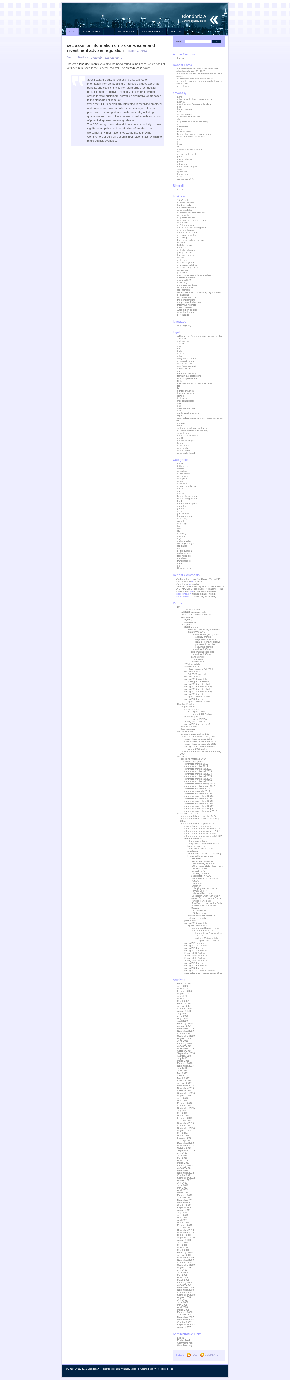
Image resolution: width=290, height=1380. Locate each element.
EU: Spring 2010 (196, 711)
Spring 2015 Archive (198, 681)
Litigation (196, 886)
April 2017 (182, 1075)
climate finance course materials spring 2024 (200, 752)
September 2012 (186, 1178)
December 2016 (185, 1085)
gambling (182, 506)
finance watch (184, 131)
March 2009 (183, 1280)
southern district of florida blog (193, 430)
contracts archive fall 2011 (198, 769)
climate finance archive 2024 (196, 734)
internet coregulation (188, 267)
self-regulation (184, 551)
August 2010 (184, 1240)
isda (179, 151)
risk (179, 548)
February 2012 (185, 1195)
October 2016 (184, 1090)
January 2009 (184, 1285)
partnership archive (205, 644)
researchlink (183, 290)
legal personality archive (207, 642)
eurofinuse (182, 126)
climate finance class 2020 (198, 739)
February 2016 (185, 1103)
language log (184, 325)
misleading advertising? (204, 594)
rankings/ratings (185, 543)
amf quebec (183, 341)
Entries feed (183, 1340)
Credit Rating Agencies (203, 863)
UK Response (199, 910)
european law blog (187, 373)
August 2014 (184, 1130)
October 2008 (184, 1292)
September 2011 (186, 1207)
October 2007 (184, 1322)
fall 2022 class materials (193, 612)
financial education (187, 496)
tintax (180, 443)
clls (178, 119)
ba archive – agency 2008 (205, 634)
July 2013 (182, 1153)
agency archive (203, 637)
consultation (97, 57)
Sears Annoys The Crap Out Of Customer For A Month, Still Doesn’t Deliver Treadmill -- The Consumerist (200, 589)
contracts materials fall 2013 (199, 796)
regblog (181, 423)
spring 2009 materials (206, 938)
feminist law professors (189, 376)
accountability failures (204, 591)
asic (179, 346)
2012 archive (191, 627)
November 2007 (185, 1319)
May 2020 (182, 1018)
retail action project (187, 166)
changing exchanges (199, 841)
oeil (179, 405)
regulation (182, 546)
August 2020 (184, 1011)
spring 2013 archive (194, 948)
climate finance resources (197, 826)
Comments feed (185, 1343)
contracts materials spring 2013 (200, 811)
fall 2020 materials (197, 674)
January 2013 (184, 1168)
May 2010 (182, 1245)
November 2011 (185, 1202)
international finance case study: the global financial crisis (204, 854)
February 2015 (185, 1118)
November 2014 (185, 1123)
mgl (179, 538)
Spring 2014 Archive (194, 953)
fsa (178, 386)
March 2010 (183, 1250)
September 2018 (186, 1053)
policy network (184, 159)
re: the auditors (185, 287)
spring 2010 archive (198, 925)
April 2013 (182, 1160)
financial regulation (187, 498)
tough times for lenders (189, 302)
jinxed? (198, 581)
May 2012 (182, 1187)
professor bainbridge (188, 285)
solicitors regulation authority (192, 428)
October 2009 (184, 1262)
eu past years (188, 706)
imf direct (181, 257)
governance (183, 513)
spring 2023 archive (198, 749)
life (178, 531)
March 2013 (183, 1163)
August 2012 (184, 1180)
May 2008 (182, 1304)
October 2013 (184, 1148)
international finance (152, 31)
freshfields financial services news (194, 383)
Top (171, 1369)
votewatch (182, 448)
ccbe (179, 356)
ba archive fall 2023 (191, 609)
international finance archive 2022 (202, 831)
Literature (197, 883)
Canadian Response (202, 861)
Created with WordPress (153, 1369)
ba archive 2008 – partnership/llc (201, 655)
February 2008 (185, 1312)
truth (179, 563)
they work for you (186, 440)
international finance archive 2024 (198, 816)
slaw (179, 425)
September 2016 (186, 1093)
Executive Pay (199, 871)
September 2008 (186, 1295)
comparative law (185, 361)
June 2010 (182, 1242)
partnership (190, 622)
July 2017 (182, 1068)
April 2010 (182, 1247)
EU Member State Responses (207, 866)
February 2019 (185, 1043)
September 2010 (186, 1237)
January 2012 (184, 1197)
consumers (182, 476)
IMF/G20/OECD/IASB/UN (205, 878)
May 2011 (182, 1217)
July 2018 (182, 1058)
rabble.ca (182, 164)
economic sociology (187, 235)
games (180, 508)
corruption (182, 478)
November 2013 (185, 1145)
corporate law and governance (193, 220)
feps (179, 129)
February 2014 (185, 1138)
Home (72, 31)
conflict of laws (184, 363)
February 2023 (185, 983)
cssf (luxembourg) (186, 366)
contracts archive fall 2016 (198, 778)
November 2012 (185, 1173)
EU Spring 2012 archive (200, 719)
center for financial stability (191, 212)
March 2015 (183, 1115)
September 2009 (186, 1265)
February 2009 (185, 1282)
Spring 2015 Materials (195, 960)
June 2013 (182, 1155)
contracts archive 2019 (196, 766)
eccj (179, 124)
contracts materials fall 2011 (198, 793)
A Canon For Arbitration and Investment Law (200, 336)
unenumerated (185, 307)
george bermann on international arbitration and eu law (199, 82)
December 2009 (185, 1257)
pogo (180, 156)
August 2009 (184, 1267)
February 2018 (185, 1063)
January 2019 (184, 1046)
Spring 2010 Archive (202, 714)
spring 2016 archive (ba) (197, 684)
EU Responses (199, 868)
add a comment (113, 57)
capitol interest (184, 114)
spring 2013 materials (195, 950)
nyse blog (182, 282)
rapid (179, 415)
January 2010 (184, 1255)
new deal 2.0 (184, 280)
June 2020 (182, 1016)
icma (179, 144)
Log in (180, 58)
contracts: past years (192, 761)
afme (179, 97)
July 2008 (182, 1300)
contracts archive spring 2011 (199, 783)
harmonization (184, 516)
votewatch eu (184, 450)
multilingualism (184, 541)
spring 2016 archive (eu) (197, 724)
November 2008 (185, 1290)
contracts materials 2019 (197, 791)
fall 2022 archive (193, 676)
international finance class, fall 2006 (209, 934)
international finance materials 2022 (203, 836)
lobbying (181, 533)
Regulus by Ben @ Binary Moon (120, 1369)
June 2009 (182, 1272)
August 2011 (184, 1210)
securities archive (204, 647)
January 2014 (184, 1140)
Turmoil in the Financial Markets (203, 906)
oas (179, 403)
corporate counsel (186, 217)
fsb (178, 388)
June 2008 (182, 1302)
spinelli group (184, 433)
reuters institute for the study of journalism (199, 292)
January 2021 (184, 1006)
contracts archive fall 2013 (198, 771)
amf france (182, 338)
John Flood (182, 584)
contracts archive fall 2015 (198, 776)
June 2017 (182, 1070)
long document (88, 64)
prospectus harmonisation (201, 915)
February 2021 (185, 1003)
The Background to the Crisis (207, 903)
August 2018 (184, 1056)
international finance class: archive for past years (205, 929)
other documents (193, 838)
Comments (211, 1355)
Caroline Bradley (91, 31)
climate (180, 468)
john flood (182, 272)
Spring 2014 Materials (195, 955)
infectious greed (185, 262)
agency (188, 619)
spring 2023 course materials (199, 746)
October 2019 (184, 1033)
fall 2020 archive (193, 671)
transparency (184, 561)
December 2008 (185, 1287)
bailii (179, 351)
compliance (183, 471)
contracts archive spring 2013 (199, 786)
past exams (187, 617)
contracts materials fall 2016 (199, 803)
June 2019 (182, 1041)
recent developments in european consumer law (199, 419)
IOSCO (195, 881)
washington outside (187, 310)
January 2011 (184, 1227)
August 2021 (184, 993)
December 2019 (185, 1028)
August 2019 (184, 1038)
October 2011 (184, 1205)
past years (186, 624)
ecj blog (181, 189)
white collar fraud (186, 453)
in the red (182, 260)
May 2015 (182, 1113)
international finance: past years (197, 823)
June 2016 (182, 1098)
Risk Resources (189, 726)
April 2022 (182, 988)
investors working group (189, 149)
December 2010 (185, 1230)
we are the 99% (185, 179)
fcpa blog (182, 237)
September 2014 (186, 1128)
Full (194, 1355)
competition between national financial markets (203, 844)
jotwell (180, 396)
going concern (184, 252)
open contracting (186, 408)
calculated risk (184, 210)
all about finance (186, 202)
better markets (184, 109)
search (179, 41)
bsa (179, 111)
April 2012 (182, 1190)
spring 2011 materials (195, 945)
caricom (181, 353)
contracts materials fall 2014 (199, 798)
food (179, 501)
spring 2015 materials (195, 679)
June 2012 (182, 1185)
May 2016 (182, 1100)
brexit (180, 463)
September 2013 (186, 1150)
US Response (199, 913)
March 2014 (183, 1135)
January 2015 (184, 1120)
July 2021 (182, 996)
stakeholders (184, 553)
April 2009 (182, 1277)
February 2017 (185, 1080)
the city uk (182, 174)
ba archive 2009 (196, 632)
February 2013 (185, 1165)
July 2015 (182, 1110)
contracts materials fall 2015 (199, 801)
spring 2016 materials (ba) (198, 686)
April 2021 (182, 998)
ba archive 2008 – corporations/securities (202, 650)
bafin (179, 348)
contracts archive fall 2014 (198, 774)
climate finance (126, 31)
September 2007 (186, 1324)
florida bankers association (191, 136)
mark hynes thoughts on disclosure (195, 275)
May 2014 (182, 1133)
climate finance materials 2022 (200, 744)
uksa (179, 176)
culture (180, 481)
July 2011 (182, 1212)
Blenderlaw (145, 14)
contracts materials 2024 (193, 759)
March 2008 (183, 1309)
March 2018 (183, 1061)
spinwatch (182, 171)
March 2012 (183, 1192)
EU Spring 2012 (192, 716)
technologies (184, 556)
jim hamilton (183, 270)
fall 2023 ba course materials (196, 614)
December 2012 (185, 1170)
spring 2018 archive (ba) (197, 689)
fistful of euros (184, 245)
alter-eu (181, 101)
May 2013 (182, 1158)
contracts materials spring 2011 (200, 808)
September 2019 (186, 1036)
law (179, 526)
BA (109, 31)
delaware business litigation (191, 227)
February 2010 (185, 1252)
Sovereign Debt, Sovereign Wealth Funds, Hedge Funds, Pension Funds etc (206, 898)
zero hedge (183, 314)
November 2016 (185, 1088)
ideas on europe (185, 393)
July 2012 (182, 1182)
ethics (180, 488)
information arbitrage (188, 265)
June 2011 (182, 1215)
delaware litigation (186, 230)
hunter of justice (185, 391)
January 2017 (184, 1083)
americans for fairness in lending (194, 104)
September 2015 (186, 1108)
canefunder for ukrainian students (195, 78)
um (178, 565)
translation (182, 558)
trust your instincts (186, 305)
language (182, 523)
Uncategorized (184, 568)
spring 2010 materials (195, 923)
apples (195, 584)
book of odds (184, 205)
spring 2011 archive (194, 943)
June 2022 (182, 986)
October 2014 (184, 1125)
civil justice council (186, 358)
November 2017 (185, 1065)
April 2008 (182, 1307)
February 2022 (185, 991)
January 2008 (184, 1314)
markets (181, 536)
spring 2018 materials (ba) (198, 691)
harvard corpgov (185, 255)
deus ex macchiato (187, 232)
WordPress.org (185, 1345)
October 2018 (184, 1051)
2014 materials (192, 664)
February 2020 (185, 1023)
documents (197, 659)
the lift (180, 438)
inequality (182, 518)
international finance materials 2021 (203, 833)
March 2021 (183, 1001)
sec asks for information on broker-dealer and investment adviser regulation (111, 48)
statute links (198, 661)
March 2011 (183, 1222)
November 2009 (185, 1260)
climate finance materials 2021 (200, 741)
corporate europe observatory (192, 121)
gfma (179, 139)
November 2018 (185, 1048)
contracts (176, 31)
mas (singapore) (185, 400)
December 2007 (185, 1317)
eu (178, 371)
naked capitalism (186, 277)
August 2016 (184, 1095)
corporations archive (205, 639)
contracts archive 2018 (196, 764)
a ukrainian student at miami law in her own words (199, 74)
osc (179, 410)
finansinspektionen (187, 378)
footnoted (182, 247)
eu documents (191, 709)
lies (179, 528)
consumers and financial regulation (200, 849)
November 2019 (185, 1031)
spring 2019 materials (199, 696)
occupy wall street (186, 154)
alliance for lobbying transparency (194, 99)
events (180, 493)
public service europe (188, 413)
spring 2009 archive (209, 940)
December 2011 (185, 1200)
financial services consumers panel (195, 134)
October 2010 (184, 1235)
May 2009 (182, 1275)
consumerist (183, 215)
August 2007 (184, 1327)
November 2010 (185, 1232)
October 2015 (184, 1105)
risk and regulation (197, 918)
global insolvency (186, 250)
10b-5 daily (183, 200)
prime (180, 161)
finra (179, 381)
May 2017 (182, 1073)
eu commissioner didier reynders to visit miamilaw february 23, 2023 (197, 69)
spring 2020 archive (194, 699)
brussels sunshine (186, 207)
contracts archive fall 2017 (198, 781)
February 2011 (184, 1225)
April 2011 (182, 1220)
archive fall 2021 (193, 666)
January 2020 (184, 1026)
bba (179, 106)
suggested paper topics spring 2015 (203, 973)
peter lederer (184, 86)
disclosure (182, 483)
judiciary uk (183, 398)
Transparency (188, 729)
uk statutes (183, 445)
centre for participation (189, 116)
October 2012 (184, 1175)
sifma (180, 169)
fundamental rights (187, 503)
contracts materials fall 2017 (199, 806)
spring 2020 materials (199, 701)
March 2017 (183, 1078)
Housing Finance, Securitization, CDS (201, 874)
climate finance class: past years (198, 736)
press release (134, 68)
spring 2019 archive (194, 694)
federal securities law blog (190, 240)
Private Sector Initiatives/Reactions (201, 892)
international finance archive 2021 (202, 828)
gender (181, 511)
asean (180, 343)
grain (179, 141)
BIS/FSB (196, 858)
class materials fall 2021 (200, 669)
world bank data (185, 312)
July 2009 (182, 1270)
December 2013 (185, 1143)
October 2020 (184, 1008)
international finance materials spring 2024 (199, 819)
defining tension (185, 225)
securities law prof (186, 297)
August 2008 (184, 1297)
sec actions (183, 295)
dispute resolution (186, 486)
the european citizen (188, 435)
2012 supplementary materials (204, 629)
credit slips (182, 222)
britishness (182, 466)
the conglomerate (186, 300)
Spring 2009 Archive (194, 721)
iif (178, 146)
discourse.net (184, 368)
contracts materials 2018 (197, 788)
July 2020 (182, 1013)
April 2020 (182, 1021)
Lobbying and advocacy (204, 888)
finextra (181, 242)
